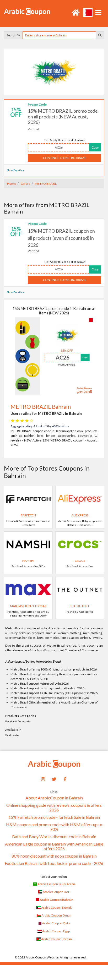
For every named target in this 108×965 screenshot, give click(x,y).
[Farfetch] (28, 499)
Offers (25, 184)
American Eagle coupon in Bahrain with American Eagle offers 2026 (54, 846)
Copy (95, 147)
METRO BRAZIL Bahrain (40, 406)
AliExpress (79, 515)
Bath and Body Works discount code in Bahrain (54, 836)
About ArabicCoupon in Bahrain (54, 797)
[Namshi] (28, 544)
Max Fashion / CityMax (28, 606)
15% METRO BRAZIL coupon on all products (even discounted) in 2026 (61, 238)
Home (11, 184)
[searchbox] (59, 35)
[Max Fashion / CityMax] (28, 589)
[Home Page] (27, 11)
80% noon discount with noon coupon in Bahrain (54, 856)
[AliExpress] (79, 499)
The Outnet (79, 606)
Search (12, 35)
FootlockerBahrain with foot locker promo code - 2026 (54, 863)
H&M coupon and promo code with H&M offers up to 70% (54, 827)
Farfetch (28, 515)
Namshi (28, 561)
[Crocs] (79, 544)
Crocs (80, 561)
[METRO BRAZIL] (54, 72)
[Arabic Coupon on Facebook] (65, 778)
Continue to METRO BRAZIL (64, 158)
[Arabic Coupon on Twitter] (54, 778)
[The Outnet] (79, 589)
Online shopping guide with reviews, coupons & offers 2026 (54, 807)
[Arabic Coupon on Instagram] (43, 778)
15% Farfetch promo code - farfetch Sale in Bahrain (54, 817)
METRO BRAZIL (45, 184)
